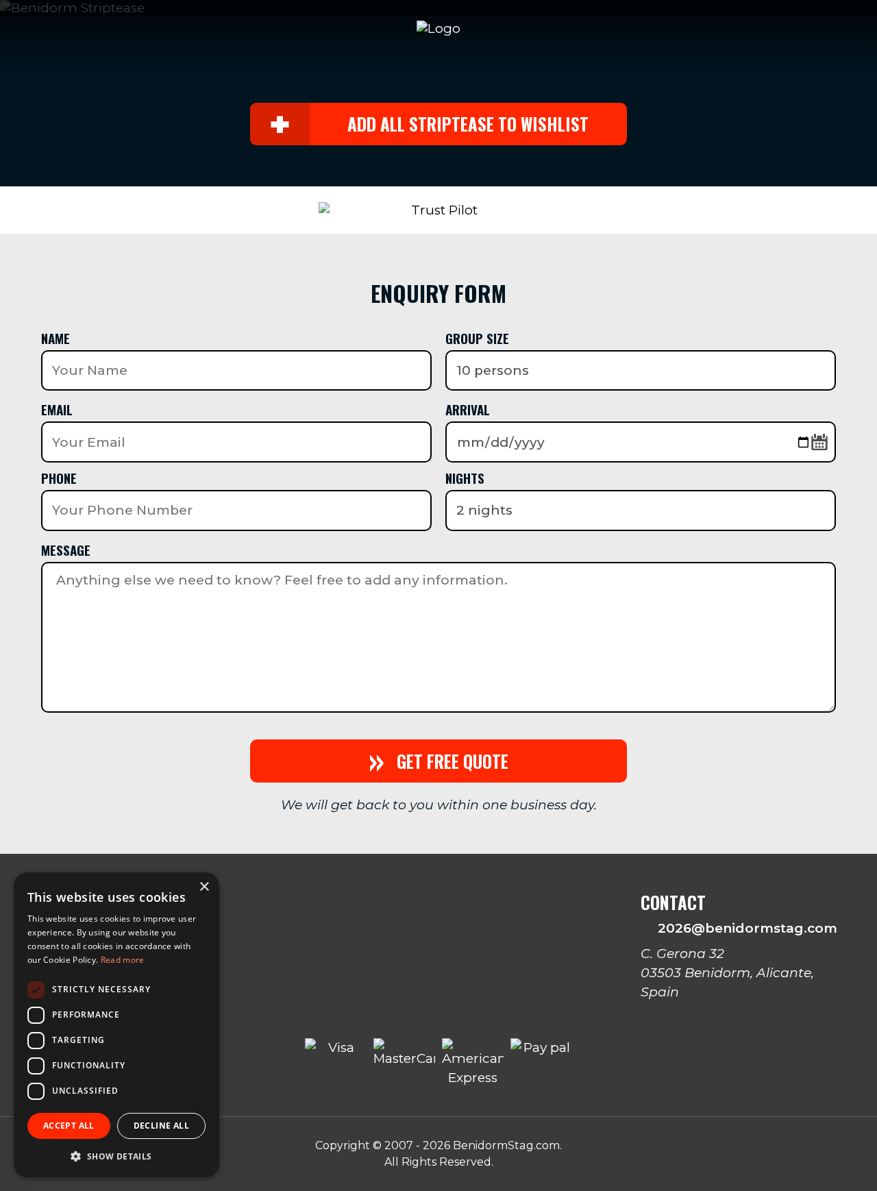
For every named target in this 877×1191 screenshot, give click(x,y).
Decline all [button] (161, 1125)
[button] (116, 1156)
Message (65, 549)
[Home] (438, 28)
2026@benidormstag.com (743, 928)
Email (57, 409)
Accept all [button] (69, 1125)
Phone (59, 477)
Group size (477, 337)
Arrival (467, 409)
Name (55, 337)
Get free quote (438, 761)
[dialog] (116, 1024)
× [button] (204, 887)
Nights (464, 477)
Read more (123, 960)
